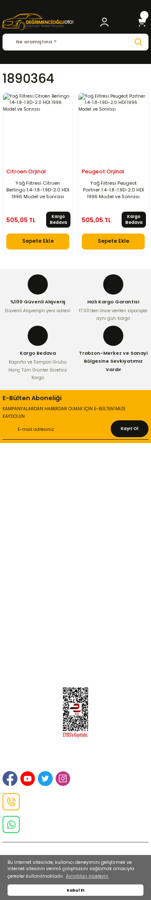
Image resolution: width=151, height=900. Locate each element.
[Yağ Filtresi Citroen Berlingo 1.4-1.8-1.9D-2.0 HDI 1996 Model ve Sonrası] (38, 128)
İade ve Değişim (75, 499)
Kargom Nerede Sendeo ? (75, 648)
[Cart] (141, 22)
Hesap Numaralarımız (75, 563)
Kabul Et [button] (76, 890)
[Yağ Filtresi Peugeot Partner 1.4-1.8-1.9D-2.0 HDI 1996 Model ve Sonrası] (113, 128)
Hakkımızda (75, 468)
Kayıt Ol (129, 428)
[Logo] (38, 21)
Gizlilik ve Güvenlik (75, 489)
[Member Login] (104, 22)
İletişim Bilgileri (75, 478)
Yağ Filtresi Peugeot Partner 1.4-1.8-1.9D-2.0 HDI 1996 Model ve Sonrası (113, 190)
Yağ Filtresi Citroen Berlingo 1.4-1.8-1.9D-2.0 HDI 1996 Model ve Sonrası (37, 190)
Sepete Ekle (38, 241)
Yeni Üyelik (75, 607)
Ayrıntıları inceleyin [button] (87, 876)
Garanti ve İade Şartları (75, 553)
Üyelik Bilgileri (75, 617)
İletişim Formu (75, 509)
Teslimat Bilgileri (75, 573)
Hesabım (75, 658)
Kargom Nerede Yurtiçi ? (75, 638)
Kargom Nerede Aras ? (75, 627)
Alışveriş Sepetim (75, 543)
